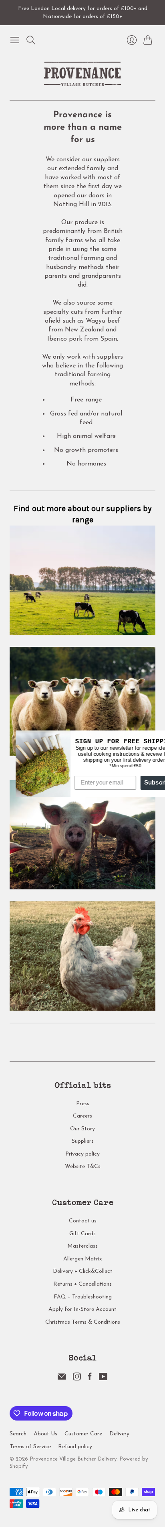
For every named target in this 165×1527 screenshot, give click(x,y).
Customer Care (83, 1434)
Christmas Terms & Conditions (82, 1322)
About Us (45, 1434)
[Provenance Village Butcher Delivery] (82, 73)
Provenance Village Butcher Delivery (73, 1459)
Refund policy (75, 1447)
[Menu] (14, 40)
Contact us (83, 1221)
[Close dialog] (158, 736)
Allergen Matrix (82, 1259)
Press (82, 1104)
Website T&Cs (83, 1167)
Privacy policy (82, 1154)
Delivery (119, 1434)
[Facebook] (90, 1379)
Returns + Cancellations (82, 1284)
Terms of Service (30, 1447)
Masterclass (82, 1246)
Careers (82, 1116)
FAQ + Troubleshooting (83, 1297)
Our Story (82, 1129)
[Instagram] (77, 1379)
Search (18, 1434)
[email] (62, 1379)
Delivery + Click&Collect (83, 1271)
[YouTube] (103, 1379)
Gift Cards (82, 1234)
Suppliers (83, 1141)
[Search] (30, 40)
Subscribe (143, 782)
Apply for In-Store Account (82, 1309)
